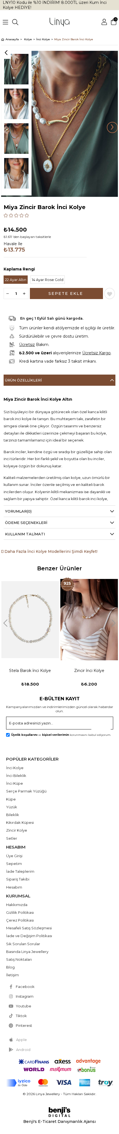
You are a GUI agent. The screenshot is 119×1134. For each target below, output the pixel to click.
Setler (11, 838)
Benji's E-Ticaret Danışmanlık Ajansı (59, 1121)
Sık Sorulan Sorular (23, 944)
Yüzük (11, 807)
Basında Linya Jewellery (27, 951)
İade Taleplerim (20, 871)
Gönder (104, 724)
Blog (10, 967)
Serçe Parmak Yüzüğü (26, 791)
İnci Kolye (15, 768)
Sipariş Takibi (17, 879)
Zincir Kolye (16, 830)
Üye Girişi (14, 856)
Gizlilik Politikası (20, 912)
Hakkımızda (16, 904)
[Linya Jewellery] (59, 22)
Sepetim (14, 863)
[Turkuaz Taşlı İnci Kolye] (89, 620)
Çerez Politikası (20, 920)
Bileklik (12, 814)
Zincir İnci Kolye (30, 670)
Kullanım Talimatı (25, 534)
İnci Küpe (14, 783)
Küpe (11, 799)
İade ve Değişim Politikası (29, 936)
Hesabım (14, 887)
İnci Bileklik (16, 775)
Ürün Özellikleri (23, 380)
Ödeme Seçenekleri (26, 522)
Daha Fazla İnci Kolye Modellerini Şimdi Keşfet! (50, 551)
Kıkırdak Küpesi (20, 822)
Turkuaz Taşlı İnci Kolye (89, 670)
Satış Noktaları (19, 959)
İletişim (12, 975)
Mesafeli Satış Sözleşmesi (29, 928)
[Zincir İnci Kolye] (30, 620)
